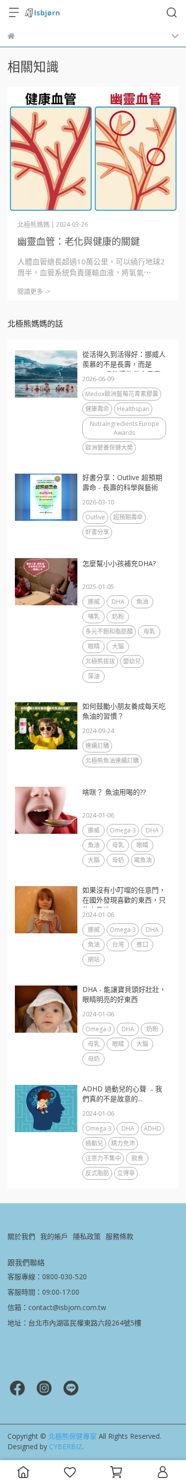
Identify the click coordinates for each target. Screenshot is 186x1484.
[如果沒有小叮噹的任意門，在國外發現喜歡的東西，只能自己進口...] (46, 910)
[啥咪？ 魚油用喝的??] (46, 810)
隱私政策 (87, 1236)
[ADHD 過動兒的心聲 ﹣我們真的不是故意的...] (46, 1108)
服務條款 (119, 1236)
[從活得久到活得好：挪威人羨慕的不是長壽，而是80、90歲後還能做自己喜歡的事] (46, 374)
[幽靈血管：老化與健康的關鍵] (93, 151)
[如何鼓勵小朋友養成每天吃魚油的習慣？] (46, 726)
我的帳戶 (54, 1236)
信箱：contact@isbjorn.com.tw (56, 1307)
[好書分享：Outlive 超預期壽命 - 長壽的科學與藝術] (46, 497)
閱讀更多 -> (34, 291)
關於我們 (21, 1236)
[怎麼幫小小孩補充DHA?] (46, 582)
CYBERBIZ (65, 1446)
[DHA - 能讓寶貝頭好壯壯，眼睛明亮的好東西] (46, 1009)
